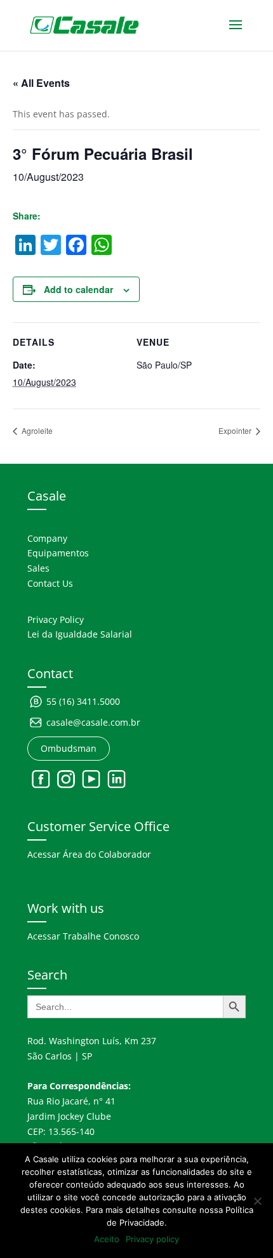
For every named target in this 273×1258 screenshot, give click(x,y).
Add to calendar (78, 289)
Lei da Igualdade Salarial (79, 634)
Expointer (235, 430)
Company (47, 538)
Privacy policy (152, 1239)
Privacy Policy (55, 619)
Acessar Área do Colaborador (89, 854)
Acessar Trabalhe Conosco (83, 936)
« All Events (41, 82)
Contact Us (50, 583)
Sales (38, 568)
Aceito (106, 1239)
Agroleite (36, 430)
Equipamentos (58, 553)
